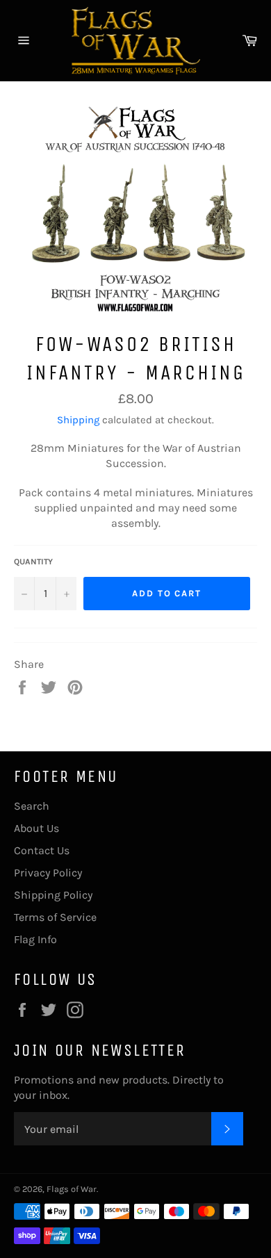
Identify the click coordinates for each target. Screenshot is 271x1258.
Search (31, 805)
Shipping (78, 420)
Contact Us (41, 850)
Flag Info (35, 939)
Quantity (33, 561)
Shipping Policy (53, 894)
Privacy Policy (48, 872)
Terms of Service (55, 917)
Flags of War (72, 1189)
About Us (36, 828)
